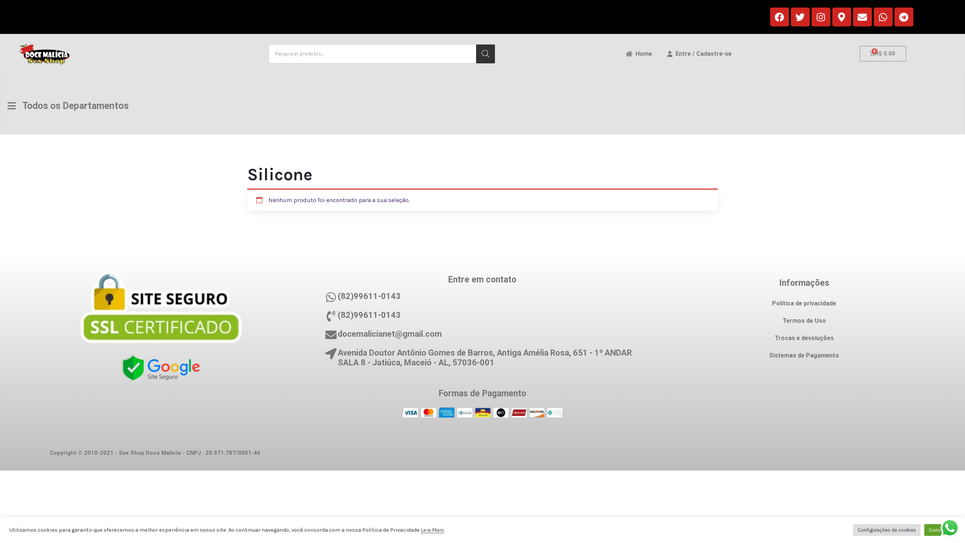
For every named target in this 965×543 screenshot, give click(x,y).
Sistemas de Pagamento (804, 355)
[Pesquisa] (485, 53)
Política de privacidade (804, 303)
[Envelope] (862, 17)
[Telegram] (904, 17)
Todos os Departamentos (72, 105)
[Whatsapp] (883, 17)
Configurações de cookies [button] (887, 530)
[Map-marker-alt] (841, 17)
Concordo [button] (940, 530)
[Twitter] (800, 17)
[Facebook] (779, 17)
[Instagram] (821, 17)
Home (642, 53)
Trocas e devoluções (804, 338)
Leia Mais (432, 530)
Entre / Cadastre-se (702, 53)
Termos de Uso (804, 320)
